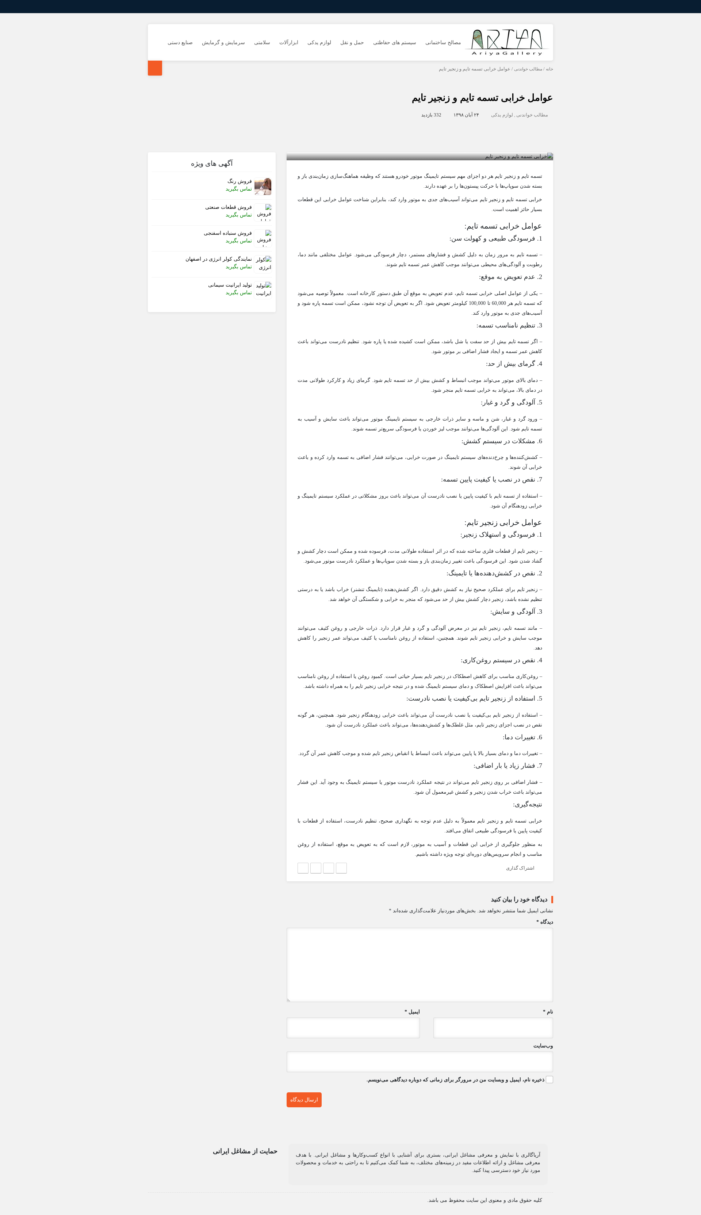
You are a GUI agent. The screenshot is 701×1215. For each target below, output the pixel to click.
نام (548, 1012)
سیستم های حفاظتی (394, 42)
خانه (549, 69)
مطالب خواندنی (528, 69)
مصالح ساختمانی (443, 42)
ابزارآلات (288, 42)
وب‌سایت (543, 1046)
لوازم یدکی (319, 42)
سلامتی (262, 42)
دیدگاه (544, 922)
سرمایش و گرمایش (223, 42)
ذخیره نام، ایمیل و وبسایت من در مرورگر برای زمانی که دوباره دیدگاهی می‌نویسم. (455, 1079)
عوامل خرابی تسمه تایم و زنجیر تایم (482, 97)
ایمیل (412, 1012)
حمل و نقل (352, 42)
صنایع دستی (180, 42)
